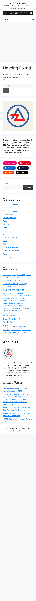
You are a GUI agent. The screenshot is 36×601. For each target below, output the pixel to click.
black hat (28, 275)
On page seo (26, 313)
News (5, 241)
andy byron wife (7, 275)
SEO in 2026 (6, 330)
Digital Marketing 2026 (8, 293)
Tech (5, 254)
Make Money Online (10, 237)
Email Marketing (24, 295)
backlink (14, 275)
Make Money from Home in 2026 (10, 308)
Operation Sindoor (7, 315)
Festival (6, 224)
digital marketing (14, 290)
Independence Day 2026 (9, 305)
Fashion (6, 221)
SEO (4, 244)
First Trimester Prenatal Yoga (10, 298)
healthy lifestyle (9, 303)
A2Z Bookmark (18, 3)
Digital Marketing (9, 214)
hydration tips (19, 303)
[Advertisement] (18, 41)
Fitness (5, 228)
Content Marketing (10, 211)
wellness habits (7, 335)
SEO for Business (18, 326)
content (6, 277)
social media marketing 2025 (11, 332)
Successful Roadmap (11, 251)
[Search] (6, 90)
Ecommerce (15, 295)
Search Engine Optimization (11, 320)
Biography (7, 208)
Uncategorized (8, 257)
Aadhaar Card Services (12, 205)
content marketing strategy (15, 284)
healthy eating (21, 300)
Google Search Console (10, 300)
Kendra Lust (22, 305)
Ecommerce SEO (9, 218)
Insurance (6, 234)
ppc (14, 315)
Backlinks (21, 275)
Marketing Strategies (14, 310)
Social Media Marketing (12, 247)
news (21, 310)
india (17, 305)
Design (15, 286)
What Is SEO (16, 335)
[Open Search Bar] (33, 19)
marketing (5, 310)
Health (5, 231)
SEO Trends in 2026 (16, 330)
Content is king (15, 277)
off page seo (18, 313)
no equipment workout (8, 313)
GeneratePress (18, 431)
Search (5, 183)
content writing (7, 286)
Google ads (21, 298)
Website (23, 332)
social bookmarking (26, 330)
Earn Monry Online (7, 295)
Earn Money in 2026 (20, 293)
